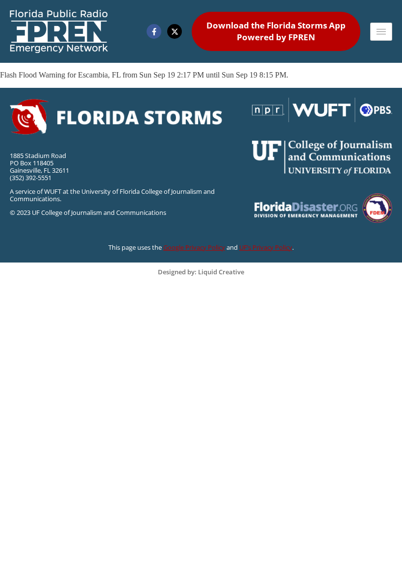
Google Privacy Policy (194, 247)
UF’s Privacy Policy (265, 247)
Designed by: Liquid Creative (201, 271)
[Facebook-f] (154, 31)
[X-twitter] (174, 31)
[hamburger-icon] (381, 32)
